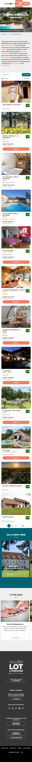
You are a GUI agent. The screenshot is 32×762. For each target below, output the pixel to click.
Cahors (13, 63)
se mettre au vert (8, 45)
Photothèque (27, 748)
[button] (8, 4)
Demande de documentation (16, 733)
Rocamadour (6, 65)
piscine (4, 49)
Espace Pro (13, 748)
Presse (19, 748)
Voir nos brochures (16, 737)
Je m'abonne (16, 699)
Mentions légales (14, 752)
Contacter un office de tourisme (16, 680)
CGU (22, 752)
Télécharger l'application (16, 723)
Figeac (18, 63)
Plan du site (4, 748)
